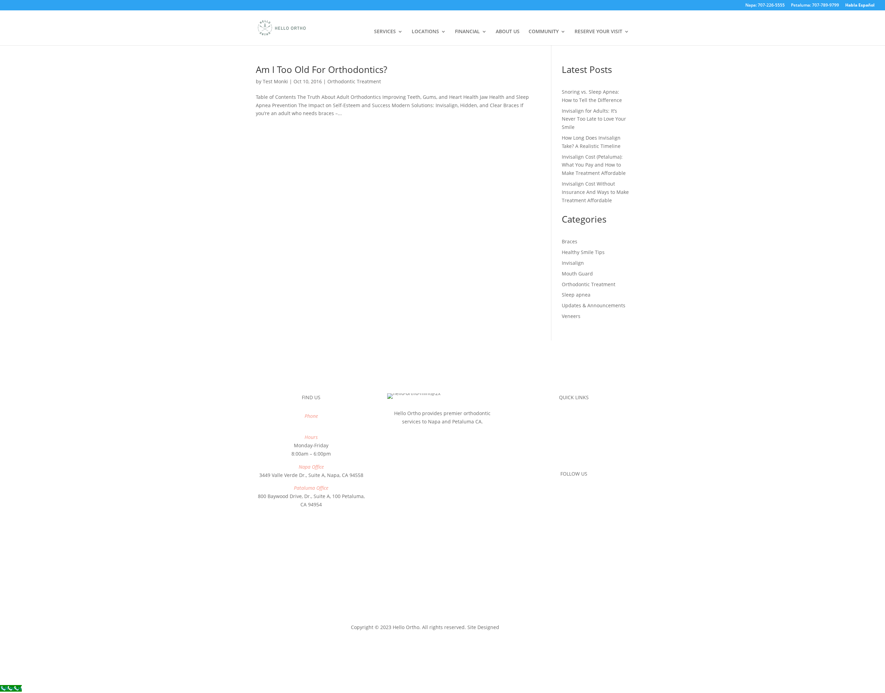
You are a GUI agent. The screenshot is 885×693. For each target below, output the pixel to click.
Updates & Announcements (593, 305)
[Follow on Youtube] (587, 493)
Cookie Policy (461, 619)
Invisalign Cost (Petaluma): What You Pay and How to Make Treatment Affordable (594, 165)
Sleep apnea (576, 294)
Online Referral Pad (574, 416)
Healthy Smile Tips (583, 252)
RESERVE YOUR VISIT (598, 32)
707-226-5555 (311, 424)
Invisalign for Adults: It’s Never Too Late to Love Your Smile (594, 119)
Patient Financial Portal (573, 429)
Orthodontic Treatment (354, 81)
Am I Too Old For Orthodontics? (321, 69)
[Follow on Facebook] (560, 493)
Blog (574, 455)
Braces (569, 241)
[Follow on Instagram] (573, 493)
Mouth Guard (577, 273)
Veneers (571, 316)
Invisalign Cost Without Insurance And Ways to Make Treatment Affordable (595, 192)
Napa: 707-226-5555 (765, 5)
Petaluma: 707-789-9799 (815, 5)
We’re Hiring (574, 442)
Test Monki (275, 81)
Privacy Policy (425, 619)
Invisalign (573, 263)
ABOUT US (508, 32)
